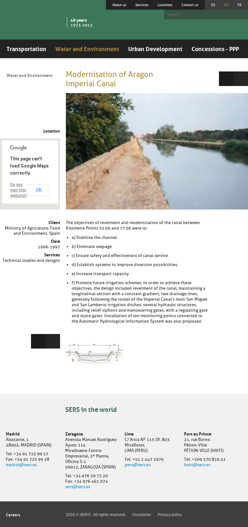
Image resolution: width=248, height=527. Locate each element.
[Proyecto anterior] (226, 78)
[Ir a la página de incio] (34, 19)
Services (142, 5)
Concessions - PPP (215, 48)
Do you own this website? (18, 190)
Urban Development (155, 48)
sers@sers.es (77, 486)
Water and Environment (87, 48)
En (226, 5)
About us (119, 5)
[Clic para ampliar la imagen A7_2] (94, 352)
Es (213, 5)
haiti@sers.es (197, 465)
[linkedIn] (53, 341)
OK (39, 190)
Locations (165, 5)
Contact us (189, 5)
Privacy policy (170, 514)
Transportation (26, 48)
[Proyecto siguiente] (240, 78)
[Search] (240, 14)
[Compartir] (38, 341)
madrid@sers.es (21, 465)
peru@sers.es (137, 465)
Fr (239, 5)
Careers (13, 514)
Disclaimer (141, 514)
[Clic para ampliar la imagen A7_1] (157, 151)
